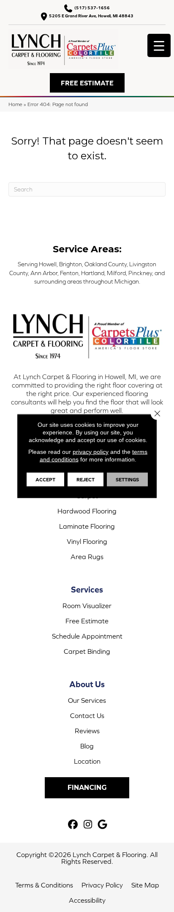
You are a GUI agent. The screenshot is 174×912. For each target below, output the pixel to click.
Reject (85, 480)
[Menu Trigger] (159, 45)
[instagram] (88, 824)
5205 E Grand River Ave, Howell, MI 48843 (91, 16)
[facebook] (73, 824)
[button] (87, 83)
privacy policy (91, 451)
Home (15, 104)
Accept (45, 480)
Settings (127, 480)
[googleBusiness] (103, 824)
